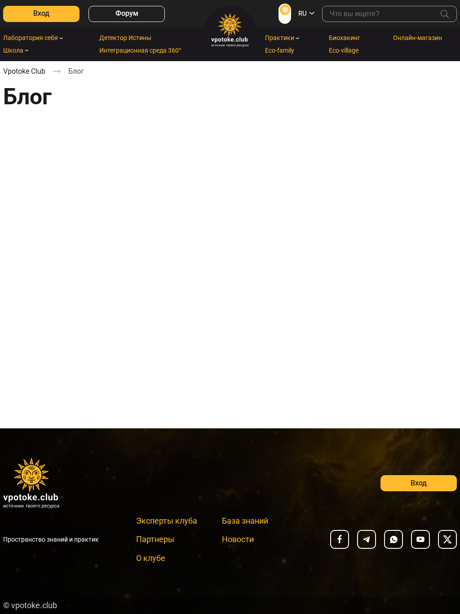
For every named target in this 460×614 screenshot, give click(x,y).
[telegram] (366, 539)
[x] (447, 539)
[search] (445, 14)
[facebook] (339, 539)
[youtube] (420, 539)
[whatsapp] (393, 539)
